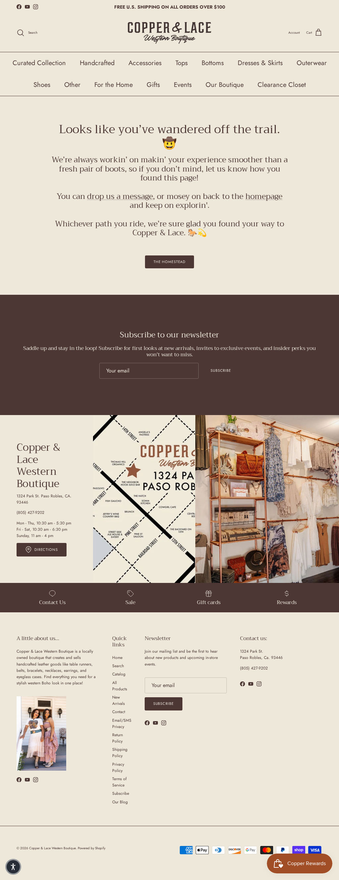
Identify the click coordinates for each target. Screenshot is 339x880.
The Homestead (169, 261)
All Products (119, 686)
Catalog (118, 674)
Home (117, 658)
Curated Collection (39, 63)
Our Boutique (225, 85)
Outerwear (312, 63)
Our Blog (120, 802)
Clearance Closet (282, 85)
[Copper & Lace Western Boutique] (169, 32)
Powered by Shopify (91, 848)
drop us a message (120, 196)
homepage (263, 196)
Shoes (41, 85)
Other (72, 85)
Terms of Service (119, 782)
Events (183, 85)
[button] (13, 867)
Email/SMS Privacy (121, 723)
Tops (181, 63)
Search (118, 666)
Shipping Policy (119, 752)
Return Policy (117, 738)
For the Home (113, 85)
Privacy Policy (118, 767)
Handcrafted (97, 63)
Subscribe (221, 370)
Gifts (153, 85)
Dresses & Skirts (260, 63)
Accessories (145, 63)
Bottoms (213, 63)
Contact (118, 712)
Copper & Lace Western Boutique (52, 848)
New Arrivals (118, 700)
